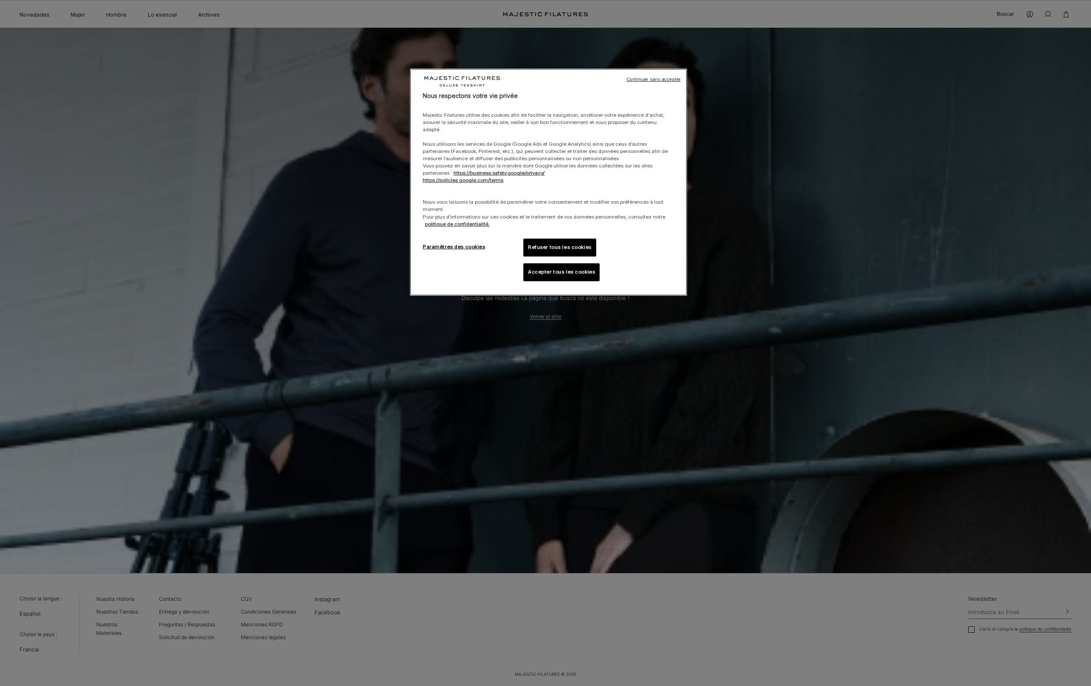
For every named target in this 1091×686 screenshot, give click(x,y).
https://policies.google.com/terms (463, 180)
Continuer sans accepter (653, 79)
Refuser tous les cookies (560, 247)
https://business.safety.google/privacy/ (499, 173)
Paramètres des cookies (454, 247)
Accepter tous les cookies (561, 272)
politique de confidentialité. (457, 224)
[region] (548, 182)
